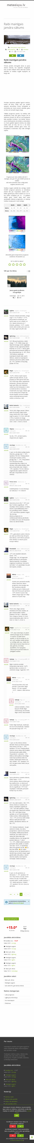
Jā (20, 1126)
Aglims (12, 310)
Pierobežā (13, 549)
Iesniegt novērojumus (11, 919)
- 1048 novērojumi (24, 549)
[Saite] (17, 281)
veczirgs (12, 445)
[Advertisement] (17, 13)
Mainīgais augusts (10, 946)
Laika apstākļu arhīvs (11, 1104)
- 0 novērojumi (23, 310)
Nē (13, 1126)
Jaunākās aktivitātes (12, 937)
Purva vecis (13, 482)
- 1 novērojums (26, 405)
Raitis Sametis (14, 405)
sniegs (19, 47)
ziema (11, 47)
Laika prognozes (11, 49)
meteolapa (26, 49)
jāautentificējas (18, 903)
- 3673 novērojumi (24, 336)
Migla (11, 371)
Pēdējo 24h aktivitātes (11, 1101)
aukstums (23, 47)
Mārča (14, 574)
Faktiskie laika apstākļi (11, 1099)
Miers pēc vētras (10, 952)
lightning (12, 336)
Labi (16, 1115)
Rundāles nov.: (11, 941)
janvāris (15, 47)
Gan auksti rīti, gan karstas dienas (14, 986)
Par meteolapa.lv (9, 1000)
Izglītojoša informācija (11, 997)
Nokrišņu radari (9, 1097)
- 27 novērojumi (22, 659)
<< (11, 894)
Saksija (12, 659)
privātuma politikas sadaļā (16, 1140)
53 (19, 49)
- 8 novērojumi (25, 371)
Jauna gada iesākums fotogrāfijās (17, 291)
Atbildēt (6, 316)
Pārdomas (8, 1003)
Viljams (12, 429)
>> (28, 894)
